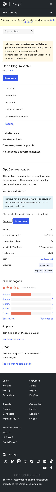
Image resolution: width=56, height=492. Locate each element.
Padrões (33, 395)
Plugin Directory (10, 12)
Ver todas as (47, 318)
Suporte (9, 123)
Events (32, 409)
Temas (32, 385)
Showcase (34, 380)
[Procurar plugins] (31, 31)
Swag (33, 418)
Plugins (32, 390)
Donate (34, 413)
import (49, 265)
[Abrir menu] (51, 4)
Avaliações (11, 95)
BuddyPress (10, 442)
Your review (8, 318)
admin (42, 265)
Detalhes (10, 88)
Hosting (6, 390)
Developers (8, 413)
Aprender (7, 404)
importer (38, 271)
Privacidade (9, 395)
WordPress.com (12, 427)
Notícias (7, 385)
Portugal (13, 454)
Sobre (6, 380)
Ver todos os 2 (47, 259)
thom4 (10, 70)
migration (48, 271)
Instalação (11, 102)
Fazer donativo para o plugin (17, 363)
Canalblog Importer (17, 66)
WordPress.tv (11, 418)
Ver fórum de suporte (13, 339)
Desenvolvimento (14, 109)
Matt (6, 432)
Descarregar (10, 78)
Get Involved (35, 404)
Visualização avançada (17, 116)
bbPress (8, 437)
